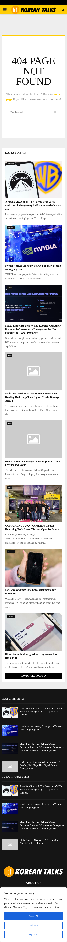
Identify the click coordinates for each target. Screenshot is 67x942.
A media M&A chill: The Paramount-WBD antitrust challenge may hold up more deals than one (33, 205)
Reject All (33, 934)
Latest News (15, 152)
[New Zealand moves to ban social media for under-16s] (33, 568)
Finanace (11, 227)
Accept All (33, 916)
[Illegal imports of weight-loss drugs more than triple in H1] (33, 632)
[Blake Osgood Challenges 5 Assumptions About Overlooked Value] (33, 439)
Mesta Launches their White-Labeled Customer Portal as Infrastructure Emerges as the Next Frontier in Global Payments (33, 329)
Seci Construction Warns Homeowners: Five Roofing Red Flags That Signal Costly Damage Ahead (32, 397)
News (10, 288)
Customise (33, 925)
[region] (33, 914)
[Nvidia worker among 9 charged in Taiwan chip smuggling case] (33, 243)
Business (11, 164)
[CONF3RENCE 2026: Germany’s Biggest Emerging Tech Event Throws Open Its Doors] (33, 503)
